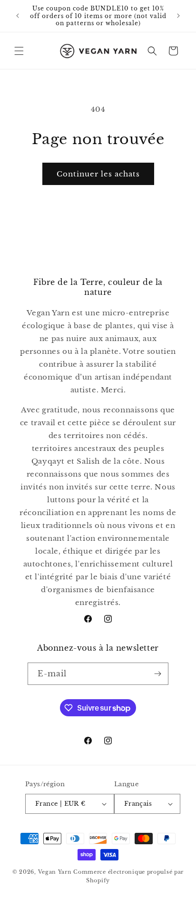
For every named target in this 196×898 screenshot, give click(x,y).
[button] (19, 50)
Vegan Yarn (55, 872)
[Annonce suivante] (178, 15)
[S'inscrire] (157, 674)
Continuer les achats (98, 173)
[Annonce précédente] (17, 15)
